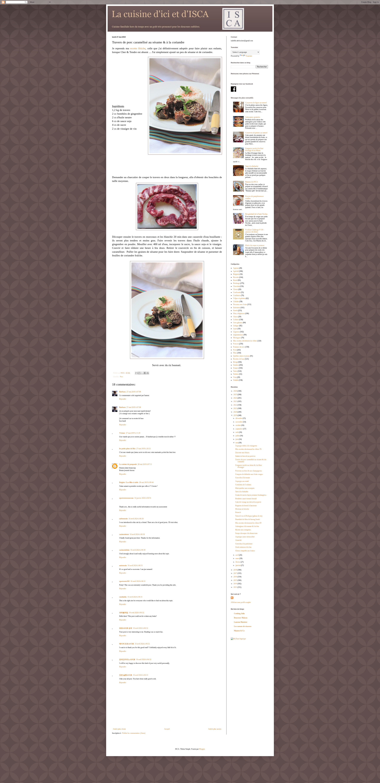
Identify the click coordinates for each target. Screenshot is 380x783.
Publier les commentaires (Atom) (133, 733)
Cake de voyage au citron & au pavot (248, 502)
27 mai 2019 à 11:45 (133, 433)
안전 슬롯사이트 (125, 675)
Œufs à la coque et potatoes (254, 245)
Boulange (236, 283)
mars (237, 558)
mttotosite (123, 566)
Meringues (237, 338)
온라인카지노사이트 (127, 659)
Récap (235, 362)
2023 (235, 401)
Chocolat (236, 286)
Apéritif (236, 271)
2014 (235, 584)
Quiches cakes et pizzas (241, 356)
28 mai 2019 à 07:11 (145, 464)
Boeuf (235, 280)
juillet (238, 436)
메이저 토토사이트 (126, 644)
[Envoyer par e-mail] (136, 373)
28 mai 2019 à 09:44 (146, 482)
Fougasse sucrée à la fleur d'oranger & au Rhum (254, 149)
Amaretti (238, 540)
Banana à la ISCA (251, 182)
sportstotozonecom (126, 498)
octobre (238, 425)
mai (237, 443)
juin (237, 439)
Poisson (236, 344)
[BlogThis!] (139, 373)
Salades (235, 365)
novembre (239, 422)
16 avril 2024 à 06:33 (140, 675)
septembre (239, 429)
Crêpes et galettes (239, 298)
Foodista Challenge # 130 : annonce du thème (254, 231)
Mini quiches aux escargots (244, 488)
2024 (235, 398)
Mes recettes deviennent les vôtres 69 (248, 523)
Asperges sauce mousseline (245, 537)
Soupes (235, 368)
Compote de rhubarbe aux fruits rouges (249, 474)
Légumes (236, 332)
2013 (235, 587)
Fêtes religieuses (239, 313)
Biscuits (236, 277)
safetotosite (123, 519)
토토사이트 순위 (125, 628)
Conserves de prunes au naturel (256, 133)
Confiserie (236, 292)
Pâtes (235, 353)
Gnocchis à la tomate (242, 478)
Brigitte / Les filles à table (128, 482)
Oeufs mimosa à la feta (243, 547)
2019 (235, 415)
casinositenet (124, 534)
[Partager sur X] (142, 373)
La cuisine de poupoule (128, 464)
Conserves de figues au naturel (256, 103)
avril (237, 555)
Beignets (236, 274)
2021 (235, 408)
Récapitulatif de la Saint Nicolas (256, 214)
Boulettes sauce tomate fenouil (245, 499)
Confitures (236, 295)
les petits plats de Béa (127, 449)
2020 (235, 412)
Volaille (235, 380)
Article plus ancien (214, 729)
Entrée (235, 310)
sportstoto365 (124, 581)
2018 (235, 570)
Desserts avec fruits (240, 304)
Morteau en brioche (242, 509)
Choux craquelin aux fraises (245, 551)
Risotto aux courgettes (243, 530)
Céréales (236, 301)
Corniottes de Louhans (243, 485)
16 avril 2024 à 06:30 (136, 519)
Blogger (202, 749)
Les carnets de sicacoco (242, 626)
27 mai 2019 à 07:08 (133, 392)
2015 (235, 580)
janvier (238, 565)
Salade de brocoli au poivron (245, 456)
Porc (121, 376)
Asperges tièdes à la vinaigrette (246, 446)
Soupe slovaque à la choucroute (246, 533)
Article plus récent (119, 729)
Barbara (122, 392)
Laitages (236, 326)
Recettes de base (238, 359)
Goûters (236, 320)
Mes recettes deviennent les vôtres (245, 341)
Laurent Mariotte (240, 622)
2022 (235, 405)
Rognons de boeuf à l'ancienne (246, 506)
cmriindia (122, 597)
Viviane (122, 433)
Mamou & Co (239, 631)
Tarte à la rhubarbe (251, 166)
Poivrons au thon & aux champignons (248, 471)
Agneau (236, 268)
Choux (235, 289)
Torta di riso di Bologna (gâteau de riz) (248, 516)
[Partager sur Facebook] (144, 373)
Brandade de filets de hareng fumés (247, 519)
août (237, 432)
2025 (235, 395)
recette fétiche (137, 48)
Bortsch (238, 512)
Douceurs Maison (240, 618)
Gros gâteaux (237, 323)
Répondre (122, 399)
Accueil (167, 729)
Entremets (236, 308)
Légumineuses (238, 335)
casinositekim (124, 550)
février (238, 562)
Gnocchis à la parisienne (243, 544)
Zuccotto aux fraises (242, 453)
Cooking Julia (239, 613)
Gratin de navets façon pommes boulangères (250, 495)
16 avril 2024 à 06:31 (135, 566)
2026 (235, 391)
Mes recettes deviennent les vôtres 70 (248, 449)
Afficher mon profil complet (241, 602)
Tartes (235, 371)
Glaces (235, 317)
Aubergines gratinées (252, 117)
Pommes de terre (239, 347)
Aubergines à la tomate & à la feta (247, 526)
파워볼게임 (123, 613)
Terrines (236, 374)
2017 (235, 573)
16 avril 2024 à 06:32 (136, 613)
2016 (235, 577)
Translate (249, 56)
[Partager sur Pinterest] (147, 373)
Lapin (235, 329)
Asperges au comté (242, 481)
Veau (235, 377)
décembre (239, 418)
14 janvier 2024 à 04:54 (142, 498)
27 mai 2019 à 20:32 (143, 449)
